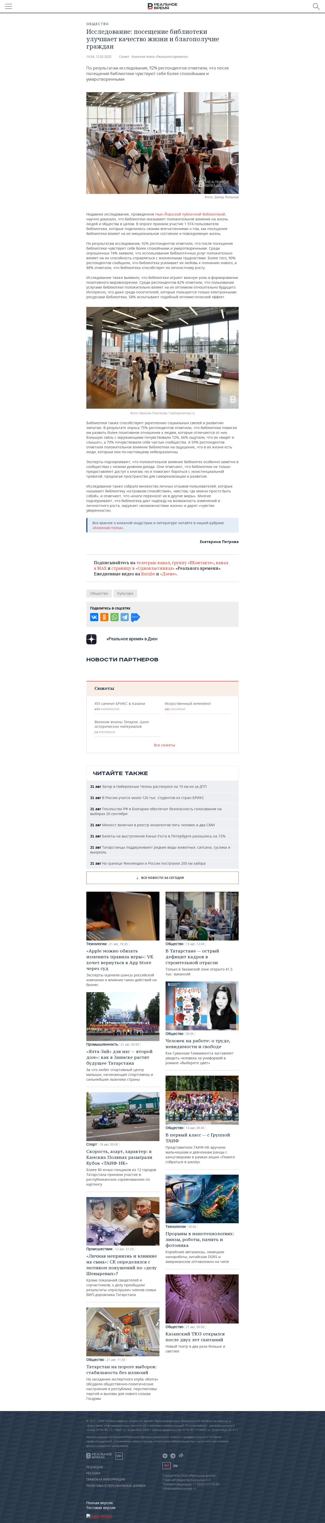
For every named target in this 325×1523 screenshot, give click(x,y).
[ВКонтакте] (94, 617)
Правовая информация (105, 1479)
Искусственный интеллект (188, 706)
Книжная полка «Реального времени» (160, 56)
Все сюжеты (164, 745)
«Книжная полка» (107, 527)
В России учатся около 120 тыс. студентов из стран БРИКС (147, 797)
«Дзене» (168, 574)
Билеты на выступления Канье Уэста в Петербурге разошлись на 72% (157, 836)
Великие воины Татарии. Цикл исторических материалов (121, 727)
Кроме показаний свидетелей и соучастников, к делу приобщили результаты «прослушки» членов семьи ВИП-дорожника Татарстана (121, 1275)
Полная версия (99, 1502)
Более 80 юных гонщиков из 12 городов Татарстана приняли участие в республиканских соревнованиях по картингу (121, 1167)
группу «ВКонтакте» (193, 562)
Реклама (93, 1473)
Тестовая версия (101, 1507)
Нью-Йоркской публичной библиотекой (190, 214)
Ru (167, 1466)
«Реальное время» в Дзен (132, 639)
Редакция (94, 1467)
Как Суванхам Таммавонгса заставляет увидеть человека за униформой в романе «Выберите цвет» (200, 1051)
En (175, 1466)
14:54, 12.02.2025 (98, 56)
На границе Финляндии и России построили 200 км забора (148, 863)
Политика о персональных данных (116, 1486)
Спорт (91, 1144)
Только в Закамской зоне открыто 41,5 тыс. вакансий (199, 962)
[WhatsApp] (114, 617)
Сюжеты (104, 688)
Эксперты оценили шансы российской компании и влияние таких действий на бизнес (121, 967)
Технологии (96, 944)
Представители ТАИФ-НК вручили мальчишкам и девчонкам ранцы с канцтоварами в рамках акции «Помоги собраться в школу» (200, 1148)
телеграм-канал (153, 562)
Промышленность (102, 1044)
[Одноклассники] (104, 617)
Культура (125, 593)
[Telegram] (125, 617)
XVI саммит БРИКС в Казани (119, 706)
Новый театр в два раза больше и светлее (195, 1342)
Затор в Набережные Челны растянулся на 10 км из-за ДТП (148, 786)
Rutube (148, 574)
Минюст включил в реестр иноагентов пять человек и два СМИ (152, 824)
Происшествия (99, 1249)
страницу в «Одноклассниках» (143, 568)
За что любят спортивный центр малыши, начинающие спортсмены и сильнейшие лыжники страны (119, 1065)
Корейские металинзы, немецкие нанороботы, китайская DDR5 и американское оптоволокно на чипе (200, 1247)
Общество (97, 24)
